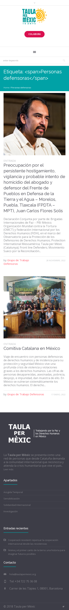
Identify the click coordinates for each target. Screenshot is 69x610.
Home (6, 87)
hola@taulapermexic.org (22, 574)
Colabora (34, 34)
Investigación (11, 511)
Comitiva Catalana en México (32, 348)
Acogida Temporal (13, 492)
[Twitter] (63, 606)
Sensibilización (12, 498)
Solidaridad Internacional (17, 505)
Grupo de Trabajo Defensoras (16, 261)
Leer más (8, 469)
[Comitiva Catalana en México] (34, 307)
